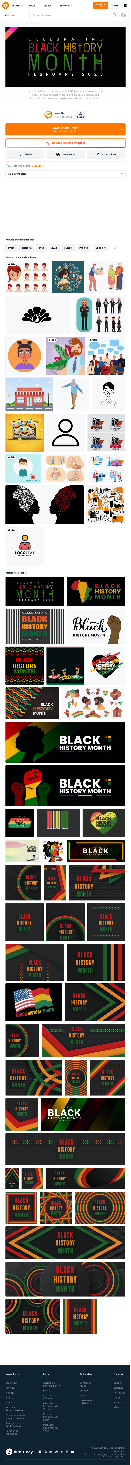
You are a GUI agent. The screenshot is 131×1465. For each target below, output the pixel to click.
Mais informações (17, 172)
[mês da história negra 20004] (55, 881)
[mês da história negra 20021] (65, 1278)
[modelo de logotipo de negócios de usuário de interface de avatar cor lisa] (24, 545)
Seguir (80, 116)
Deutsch (116, 1396)
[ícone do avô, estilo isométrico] (72, 393)
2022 (54, 246)
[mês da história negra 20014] (95, 1001)
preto (11, 246)
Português (117, 1391)
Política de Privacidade (111, 1452)
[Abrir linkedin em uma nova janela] (50, 1450)
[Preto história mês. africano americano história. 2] (104, 822)
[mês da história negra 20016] (12, 1177)
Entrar (115, 5)
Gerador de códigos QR (11, 1431)
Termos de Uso (89, 1452)
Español (115, 1386)
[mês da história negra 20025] (65, 1241)
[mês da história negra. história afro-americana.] (58, 822)
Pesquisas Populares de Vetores (49, 1404)
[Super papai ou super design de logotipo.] (106, 431)
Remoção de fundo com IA (13, 1423)
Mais (114, 1406)
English (115, 1381)
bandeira (101, 246)
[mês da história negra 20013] (23, 881)
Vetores (16, 5)
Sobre (81, 1394)
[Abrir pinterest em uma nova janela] (56, 1450)
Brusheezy (11, 1381)
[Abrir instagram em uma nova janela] (45, 1450)
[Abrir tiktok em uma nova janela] (61, 1450)
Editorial (65, 5)
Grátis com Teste (65, 129)
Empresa (10, 1396)
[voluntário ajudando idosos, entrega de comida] (105, 276)
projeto (83, 246)
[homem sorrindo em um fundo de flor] (65, 355)
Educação (10, 1401)
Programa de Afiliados (49, 1395)
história (27, 246)
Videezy (9, 1391)
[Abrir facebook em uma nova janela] (40, 1450)
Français (116, 1401)
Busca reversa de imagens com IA (15, 1415)
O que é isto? (37, 165)
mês (41, 246)
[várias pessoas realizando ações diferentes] (105, 503)
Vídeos (48, 5)
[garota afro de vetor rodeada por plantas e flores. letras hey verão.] (68, 276)
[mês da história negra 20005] (83, 1039)
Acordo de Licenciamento (50, 1383)
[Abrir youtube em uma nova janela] (72, 1450)
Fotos (32, 5)
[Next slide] (117, 247)
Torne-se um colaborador (85, 1400)
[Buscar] (114, 15)
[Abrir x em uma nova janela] (67, 1450)
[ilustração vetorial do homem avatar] (108, 393)
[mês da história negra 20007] (21, 1206)
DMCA (45, 1389)
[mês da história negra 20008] (24, 921)
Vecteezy (10, 1386)
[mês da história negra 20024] (97, 881)
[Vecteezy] (5, 5)
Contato (82, 1389)
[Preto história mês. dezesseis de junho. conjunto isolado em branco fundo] (93, 702)
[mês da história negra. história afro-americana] (34, 961)
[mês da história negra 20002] (80, 1315)
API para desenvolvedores (15, 1407)
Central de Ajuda (84, 1383)
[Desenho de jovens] (106, 355)
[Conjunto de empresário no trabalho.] (99, 314)
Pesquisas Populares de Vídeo (49, 1426)
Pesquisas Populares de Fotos (49, 1415)
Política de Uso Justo (109, 1454)
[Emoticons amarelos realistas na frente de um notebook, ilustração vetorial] (24, 431)
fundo (68, 246)
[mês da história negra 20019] (33, 1076)
